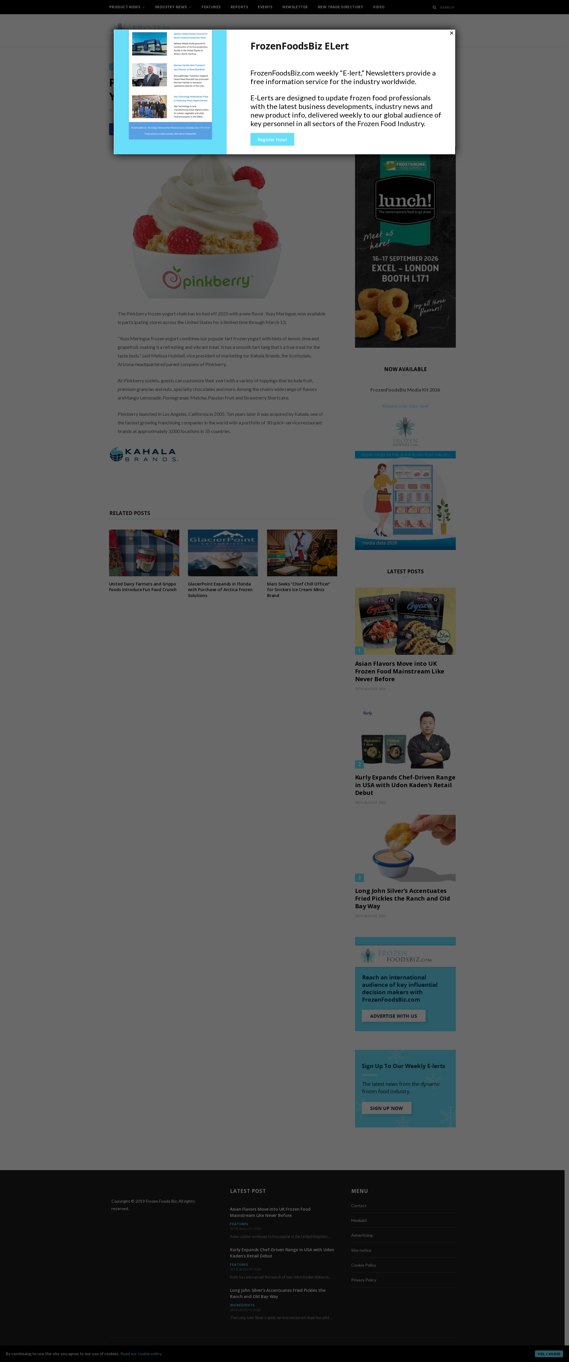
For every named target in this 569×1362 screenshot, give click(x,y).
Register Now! (272, 139)
